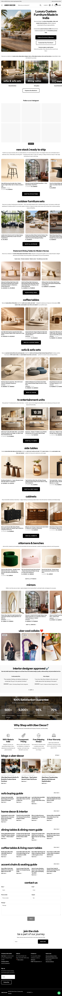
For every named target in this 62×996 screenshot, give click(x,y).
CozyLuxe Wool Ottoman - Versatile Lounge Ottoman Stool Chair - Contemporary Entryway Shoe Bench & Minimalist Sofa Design (10, 571)
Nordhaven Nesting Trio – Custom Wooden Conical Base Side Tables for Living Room (12, 481)
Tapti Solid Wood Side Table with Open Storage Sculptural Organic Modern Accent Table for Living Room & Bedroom (36, 482)
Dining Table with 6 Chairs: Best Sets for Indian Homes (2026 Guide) (54, 839)
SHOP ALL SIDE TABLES (31, 489)
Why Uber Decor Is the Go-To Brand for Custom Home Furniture (10, 774)
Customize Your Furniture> (45, 42)
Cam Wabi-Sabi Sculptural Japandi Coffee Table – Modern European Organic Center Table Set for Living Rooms (12, 333)
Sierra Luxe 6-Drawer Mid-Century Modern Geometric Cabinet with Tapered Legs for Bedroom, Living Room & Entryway (12, 528)
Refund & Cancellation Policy (52, 959)
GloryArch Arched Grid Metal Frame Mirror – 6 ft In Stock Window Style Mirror (36, 184)
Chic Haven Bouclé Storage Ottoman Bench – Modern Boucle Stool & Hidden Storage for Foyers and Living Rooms (30, 571)
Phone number (4, 896)
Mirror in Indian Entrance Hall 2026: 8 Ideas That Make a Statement (39, 820)
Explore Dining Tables (31, 292)
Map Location (20, 961)
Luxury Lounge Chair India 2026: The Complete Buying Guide (23, 873)
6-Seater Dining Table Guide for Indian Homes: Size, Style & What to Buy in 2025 (23, 839)
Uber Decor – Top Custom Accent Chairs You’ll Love (31, 773)
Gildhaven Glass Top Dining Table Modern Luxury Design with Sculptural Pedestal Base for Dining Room (51, 284)
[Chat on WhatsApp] (58, 992)
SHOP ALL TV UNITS (31, 441)
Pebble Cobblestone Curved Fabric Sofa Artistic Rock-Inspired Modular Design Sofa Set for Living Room (35, 383)
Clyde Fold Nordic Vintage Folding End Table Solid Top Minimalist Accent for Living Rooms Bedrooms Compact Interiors (36, 333)
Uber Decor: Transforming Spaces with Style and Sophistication (51, 774)
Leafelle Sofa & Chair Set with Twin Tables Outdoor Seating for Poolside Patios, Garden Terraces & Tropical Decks (12, 237)
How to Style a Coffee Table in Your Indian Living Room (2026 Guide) (54, 857)
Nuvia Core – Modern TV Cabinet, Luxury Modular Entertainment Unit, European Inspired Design (36, 432)
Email (33, 888)
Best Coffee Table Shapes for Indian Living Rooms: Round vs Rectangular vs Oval (39, 857)
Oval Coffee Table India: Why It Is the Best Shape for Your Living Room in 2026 (23, 857)
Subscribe (43, 943)
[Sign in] (52, 5)
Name (3, 888)
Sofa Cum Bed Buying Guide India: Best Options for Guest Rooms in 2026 (54, 802)
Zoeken (40, 5)
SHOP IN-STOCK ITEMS (31, 194)
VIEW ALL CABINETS (31, 536)
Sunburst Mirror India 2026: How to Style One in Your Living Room (54, 820)
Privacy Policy (49, 961)
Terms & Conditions (50, 963)
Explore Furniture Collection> (46, 37)
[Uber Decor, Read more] (50, 5)
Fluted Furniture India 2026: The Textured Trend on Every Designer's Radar (23, 820)
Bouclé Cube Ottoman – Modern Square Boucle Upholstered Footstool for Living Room (50, 571)
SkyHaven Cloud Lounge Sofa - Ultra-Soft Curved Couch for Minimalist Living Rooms (11, 382)
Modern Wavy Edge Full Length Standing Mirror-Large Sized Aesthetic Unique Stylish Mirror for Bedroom (11, 617)
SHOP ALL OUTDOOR (31, 244)
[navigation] (58, 271)
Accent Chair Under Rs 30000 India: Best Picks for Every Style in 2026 (54, 873)
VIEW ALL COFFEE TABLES (31, 342)
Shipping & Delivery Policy (51, 957)
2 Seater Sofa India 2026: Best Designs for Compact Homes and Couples (8, 802)
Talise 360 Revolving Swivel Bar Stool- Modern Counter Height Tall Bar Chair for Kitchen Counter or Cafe (12, 185)
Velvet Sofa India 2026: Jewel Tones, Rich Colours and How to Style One (23, 802)
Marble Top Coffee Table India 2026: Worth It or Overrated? (8, 857)
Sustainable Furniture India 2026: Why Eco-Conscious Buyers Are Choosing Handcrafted (8, 821)
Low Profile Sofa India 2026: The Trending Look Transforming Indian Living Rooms (39, 803)
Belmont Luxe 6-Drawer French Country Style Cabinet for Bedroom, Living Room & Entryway (36, 527)
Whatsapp (33, 961)
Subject (33, 896)
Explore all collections (31, 90)
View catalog (2, 5)
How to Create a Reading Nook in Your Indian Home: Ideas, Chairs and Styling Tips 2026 (39, 874)
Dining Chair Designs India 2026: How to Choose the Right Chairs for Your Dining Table (39, 839)
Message (3, 904)
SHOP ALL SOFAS (31, 392)
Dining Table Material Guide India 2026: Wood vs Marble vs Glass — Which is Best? (8, 839)
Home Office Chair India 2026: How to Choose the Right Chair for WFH (8, 873)
